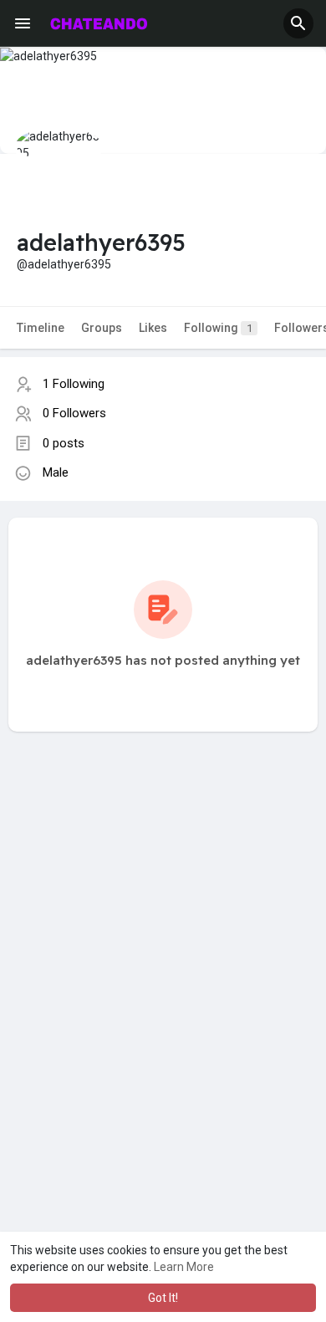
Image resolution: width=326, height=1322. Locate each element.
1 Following (73, 383)
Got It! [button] (163, 1297)
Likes (153, 327)
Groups (101, 327)
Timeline (40, 327)
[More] (22, 23)
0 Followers (74, 413)
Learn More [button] (184, 1267)
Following (218, 327)
